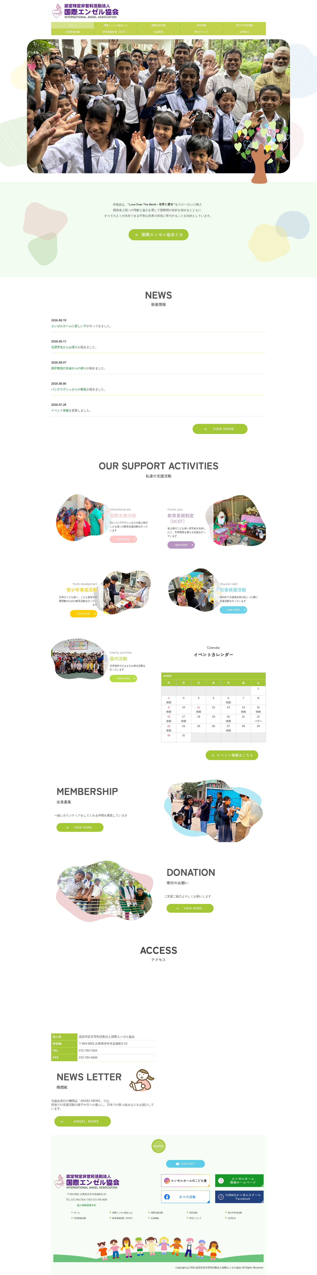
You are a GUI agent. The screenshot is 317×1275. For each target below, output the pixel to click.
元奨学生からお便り (64, 347)
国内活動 (201, 25)
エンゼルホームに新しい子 (68, 326)
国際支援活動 (158, 25)
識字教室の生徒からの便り (68, 368)
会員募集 (158, 31)
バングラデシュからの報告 (68, 389)
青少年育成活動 (244, 25)
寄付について (201, 31)
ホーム (72, 25)
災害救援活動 (72, 31)
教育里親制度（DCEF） (115, 31)
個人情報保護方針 (86, 1205)
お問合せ (244, 31)
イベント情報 (60, 410)
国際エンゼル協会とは (115, 25)
